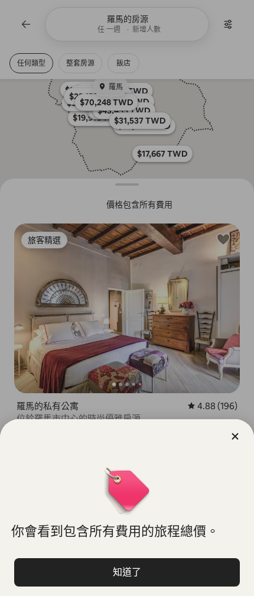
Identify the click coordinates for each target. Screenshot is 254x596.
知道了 (127, 572)
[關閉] (235, 436)
